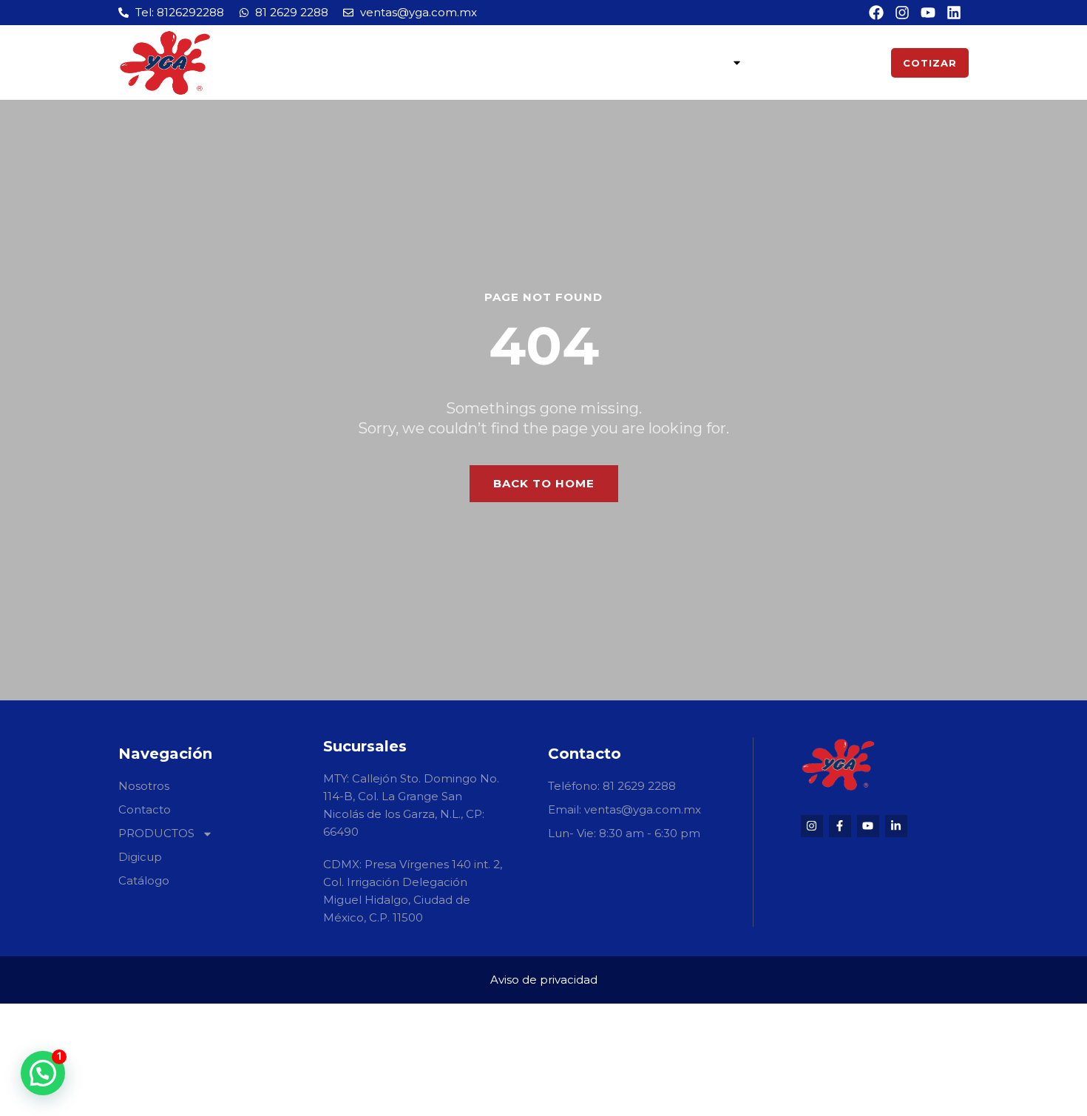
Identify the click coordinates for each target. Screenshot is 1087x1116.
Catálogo (847, 62)
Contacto (602, 62)
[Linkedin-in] (896, 826)
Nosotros (523, 62)
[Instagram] (812, 826)
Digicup (779, 62)
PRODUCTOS (685, 62)
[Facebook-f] (840, 826)
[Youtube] (868, 826)
